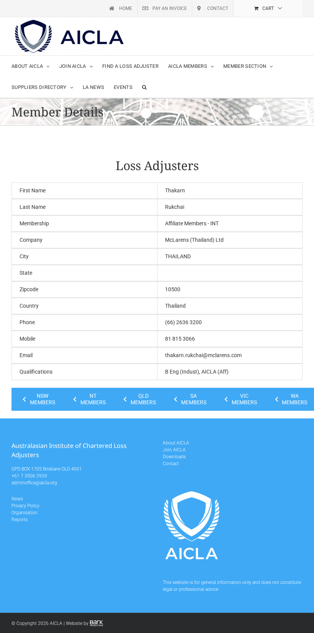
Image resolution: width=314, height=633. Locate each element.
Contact (171, 463)
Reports (19, 519)
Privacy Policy (25, 505)
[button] (144, 87)
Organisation (24, 512)
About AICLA (176, 443)
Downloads (174, 456)
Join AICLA (174, 450)
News (17, 499)
